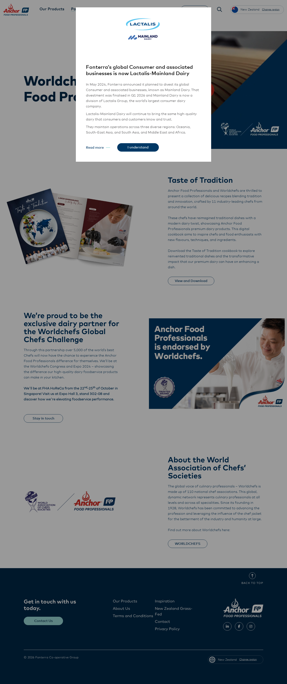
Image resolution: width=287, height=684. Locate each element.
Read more (95, 147)
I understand (138, 147)
